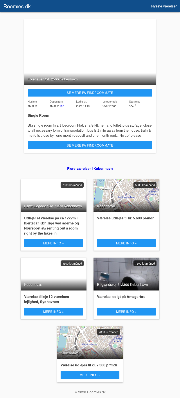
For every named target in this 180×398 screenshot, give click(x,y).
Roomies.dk (17, 6)
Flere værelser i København (90, 168)
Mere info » (53, 243)
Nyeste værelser (164, 6)
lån (62, 106)
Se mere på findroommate (90, 92)
